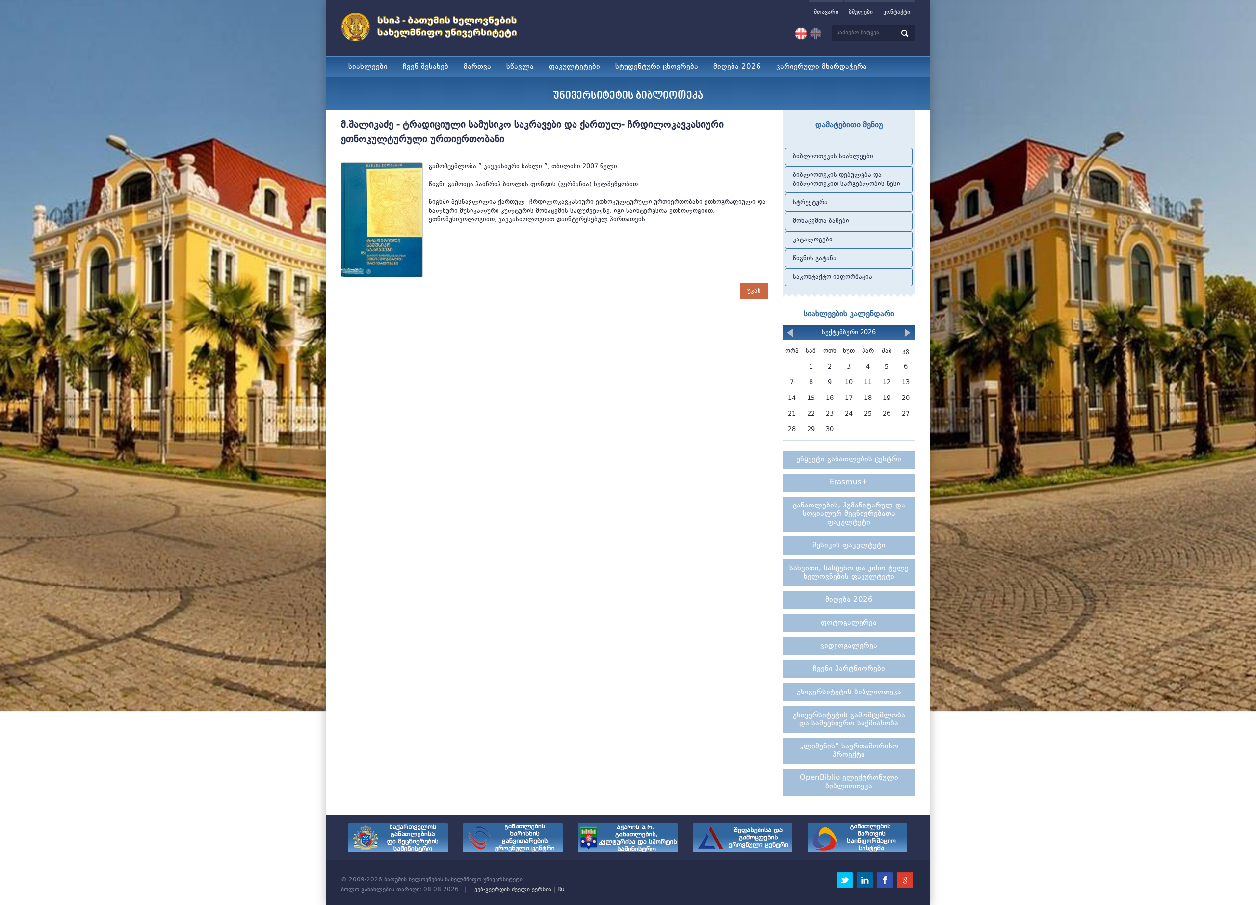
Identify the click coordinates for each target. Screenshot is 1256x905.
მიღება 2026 (737, 67)
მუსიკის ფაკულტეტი (849, 545)
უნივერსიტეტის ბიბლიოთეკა (849, 692)
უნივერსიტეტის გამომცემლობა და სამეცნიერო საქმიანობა (849, 719)
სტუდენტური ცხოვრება (656, 67)
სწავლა (520, 67)
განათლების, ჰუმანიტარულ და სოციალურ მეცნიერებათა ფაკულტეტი (849, 514)
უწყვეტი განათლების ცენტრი (848, 459)
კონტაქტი (896, 12)
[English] (816, 34)
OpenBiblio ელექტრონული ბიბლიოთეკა (849, 782)
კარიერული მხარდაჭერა (821, 67)
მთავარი (826, 12)
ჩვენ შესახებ (425, 67)
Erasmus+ (849, 482)
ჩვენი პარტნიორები (849, 669)
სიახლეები (368, 67)
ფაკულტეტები (574, 67)
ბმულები (861, 12)
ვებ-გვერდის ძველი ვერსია (512, 890)
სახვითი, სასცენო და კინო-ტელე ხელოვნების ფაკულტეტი (849, 573)
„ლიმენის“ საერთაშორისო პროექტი (849, 751)
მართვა (477, 67)
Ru (561, 890)
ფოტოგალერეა (849, 623)
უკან (754, 291)
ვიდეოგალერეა (848, 646)
